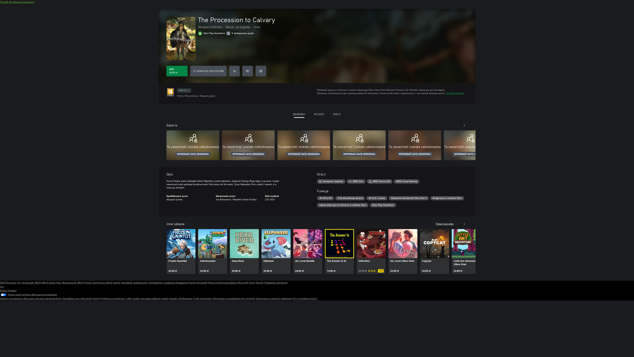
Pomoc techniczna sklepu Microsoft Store (231, 282)
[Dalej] (464, 125)
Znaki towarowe (202, 298)
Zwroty (260, 282)
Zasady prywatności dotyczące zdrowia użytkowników (31, 298)
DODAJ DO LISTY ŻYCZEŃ (210, 71)
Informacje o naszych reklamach (274, 298)
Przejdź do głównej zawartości (17, 2)
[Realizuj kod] (261, 71)
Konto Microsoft (198, 282)
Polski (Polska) (8, 290)
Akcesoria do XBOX (73, 282)
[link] (180, 251)
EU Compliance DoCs (305, 298)
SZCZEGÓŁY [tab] (299, 114)
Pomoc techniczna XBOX (98, 282)
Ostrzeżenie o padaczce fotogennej (168, 282)
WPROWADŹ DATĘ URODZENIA (193, 154)
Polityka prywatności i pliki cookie (120, 298)
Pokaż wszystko (445, 223)
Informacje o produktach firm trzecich (233, 298)
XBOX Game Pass (51, 282)
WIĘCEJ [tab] (337, 114)
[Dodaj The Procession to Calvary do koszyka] (234, 71)
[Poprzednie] (457, 125)
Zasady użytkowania (181, 298)
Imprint (96, 298)
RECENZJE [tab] (319, 114)
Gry (2, 286)
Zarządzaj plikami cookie (155, 298)
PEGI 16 (182, 90)
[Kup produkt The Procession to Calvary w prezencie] (247, 71)
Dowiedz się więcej (455, 93)
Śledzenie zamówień (276, 282)
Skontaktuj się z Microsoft (77, 298)
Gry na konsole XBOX (29, 282)
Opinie (116, 282)
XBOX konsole (8, 282)
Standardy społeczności (134, 282)
